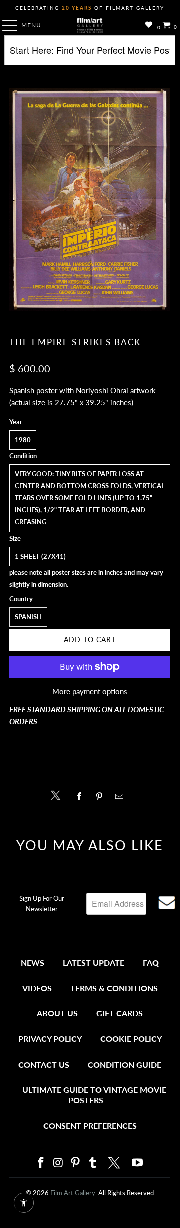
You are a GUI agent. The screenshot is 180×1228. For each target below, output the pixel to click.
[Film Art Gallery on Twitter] (115, 1162)
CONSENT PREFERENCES (90, 1125)
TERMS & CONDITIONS (114, 988)
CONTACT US (44, 1064)
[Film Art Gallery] (90, 25)
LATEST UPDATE (93, 962)
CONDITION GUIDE (125, 1064)
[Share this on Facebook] (82, 796)
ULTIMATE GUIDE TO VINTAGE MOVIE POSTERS (94, 1095)
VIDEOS (37, 988)
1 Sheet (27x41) (40, 556)
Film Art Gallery (73, 1193)
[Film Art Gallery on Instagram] (58, 1163)
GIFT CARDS (119, 1013)
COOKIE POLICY (131, 1038)
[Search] (90, 54)
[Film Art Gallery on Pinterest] (76, 1163)
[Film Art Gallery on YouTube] (138, 1163)
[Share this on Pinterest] (102, 796)
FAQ (151, 962)
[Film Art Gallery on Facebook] (41, 1163)
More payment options (90, 691)
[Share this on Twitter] (58, 794)
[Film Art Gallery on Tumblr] (93, 1163)
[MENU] (5, 25)
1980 (23, 440)
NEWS (32, 962)
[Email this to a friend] (122, 796)
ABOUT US (57, 1013)
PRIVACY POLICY (50, 1038)
